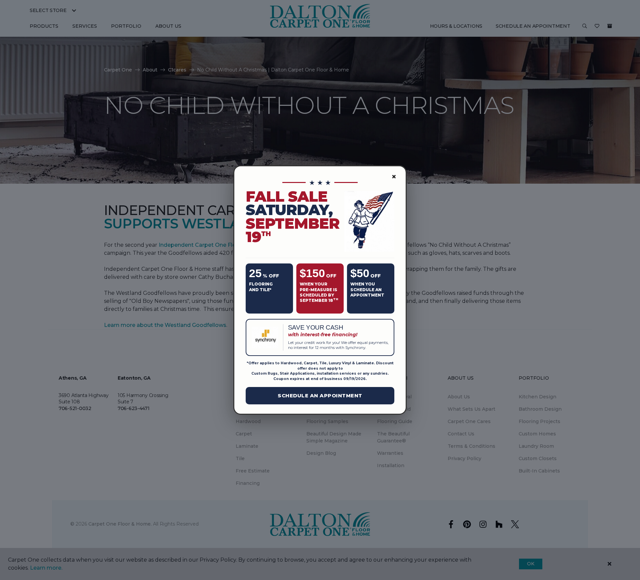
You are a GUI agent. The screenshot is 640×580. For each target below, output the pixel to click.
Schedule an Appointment (320, 395)
